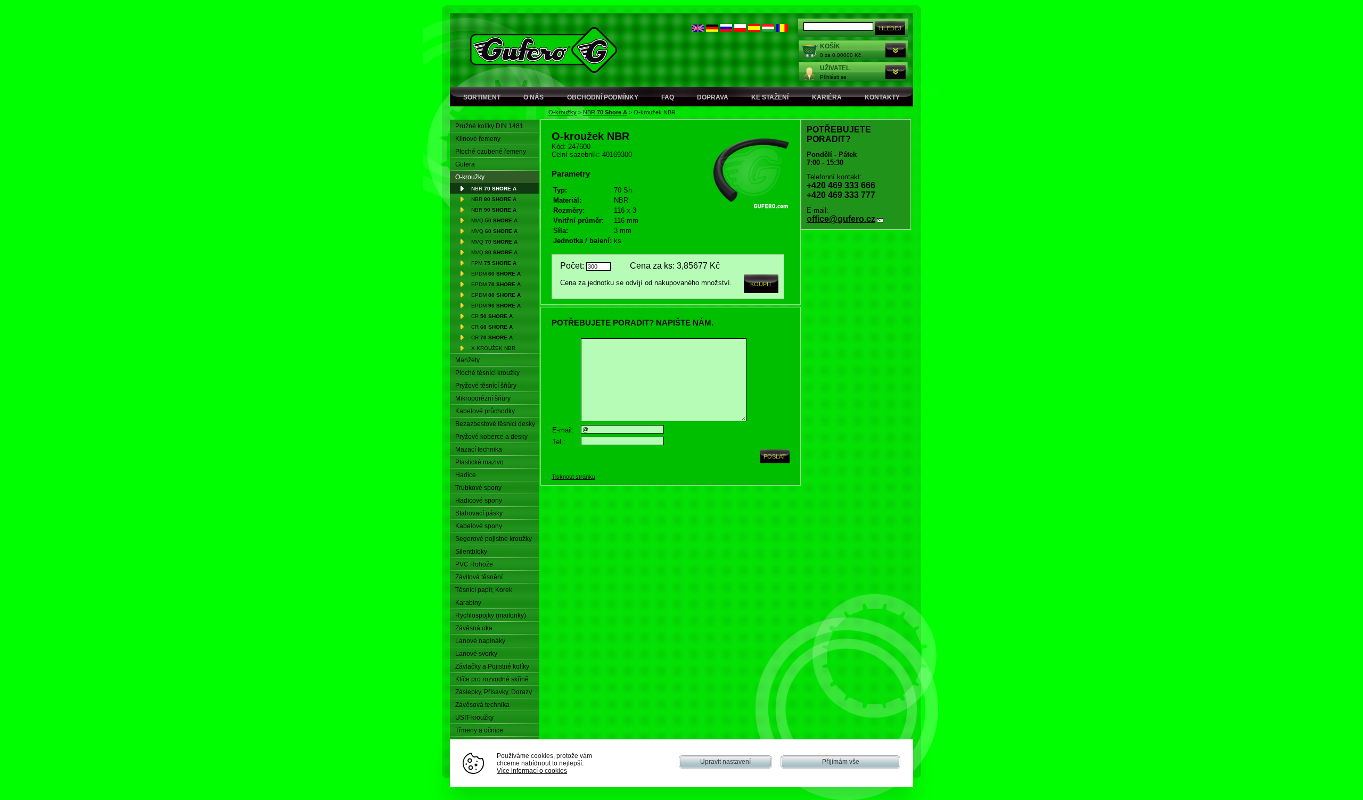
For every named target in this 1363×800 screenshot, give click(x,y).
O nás (533, 97)
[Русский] (726, 30)
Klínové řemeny (477, 139)
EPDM (496, 274)
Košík (830, 46)
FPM (493, 263)
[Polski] (740, 30)
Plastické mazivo (479, 462)
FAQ (667, 97)
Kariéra (827, 97)
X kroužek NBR (493, 348)
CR (492, 316)
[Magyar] (768, 30)
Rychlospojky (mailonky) (490, 615)
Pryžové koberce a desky (491, 436)
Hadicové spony (478, 500)
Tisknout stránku (573, 476)
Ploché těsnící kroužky (487, 373)
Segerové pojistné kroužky (493, 539)
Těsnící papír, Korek (483, 590)
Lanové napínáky (480, 641)
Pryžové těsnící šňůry (485, 385)
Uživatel (835, 68)
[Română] (782, 30)
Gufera (465, 164)
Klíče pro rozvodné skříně (492, 679)
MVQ (494, 220)
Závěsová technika (482, 705)
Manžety (467, 360)
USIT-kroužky (474, 717)
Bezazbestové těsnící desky (495, 424)
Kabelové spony (478, 526)
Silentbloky (471, 551)
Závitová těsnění (479, 577)
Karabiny (468, 602)
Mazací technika (478, 449)
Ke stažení (770, 97)
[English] (698, 30)
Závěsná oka (473, 628)
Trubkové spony (478, 487)
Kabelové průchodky (485, 411)
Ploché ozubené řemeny (490, 151)
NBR (605, 112)
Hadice (465, 475)
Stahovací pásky (479, 513)
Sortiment (481, 97)
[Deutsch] (712, 30)
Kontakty (882, 97)
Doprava (712, 97)
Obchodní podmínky (602, 97)
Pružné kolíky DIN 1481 (489, 126)
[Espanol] (754, 30)
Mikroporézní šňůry (483, 398)
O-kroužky (562, 112)
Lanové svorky (476, 653)
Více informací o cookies (532, 770)
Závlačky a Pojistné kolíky (492, 666)
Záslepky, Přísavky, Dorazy (493, 692)
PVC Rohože (474, 564)
